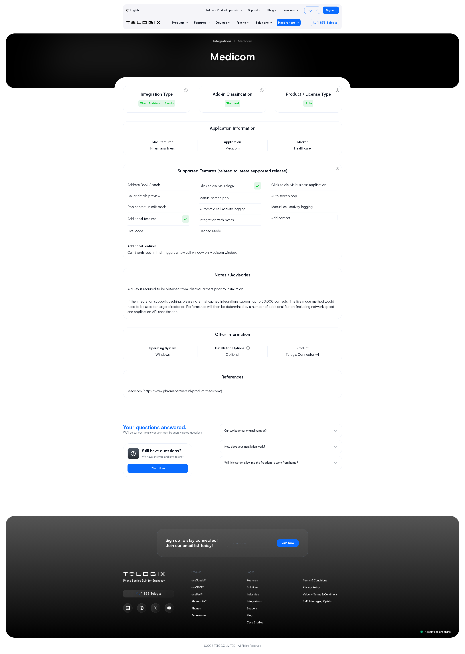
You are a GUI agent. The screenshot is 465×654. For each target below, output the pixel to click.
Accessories (198, 615)
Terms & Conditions (315, 580)
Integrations (222, 41)
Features (252, 580)
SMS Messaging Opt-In (317, 601)
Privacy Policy (311, 587)
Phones (196, 608)
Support (252, 608)
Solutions (252, 587)
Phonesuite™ (199, 601)
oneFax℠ (197, 594)
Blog (249, 615)
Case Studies (255, 622)
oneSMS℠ (197, 587)
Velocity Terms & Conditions (320, 594)
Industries (253, 594)
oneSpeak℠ (198, 580)
